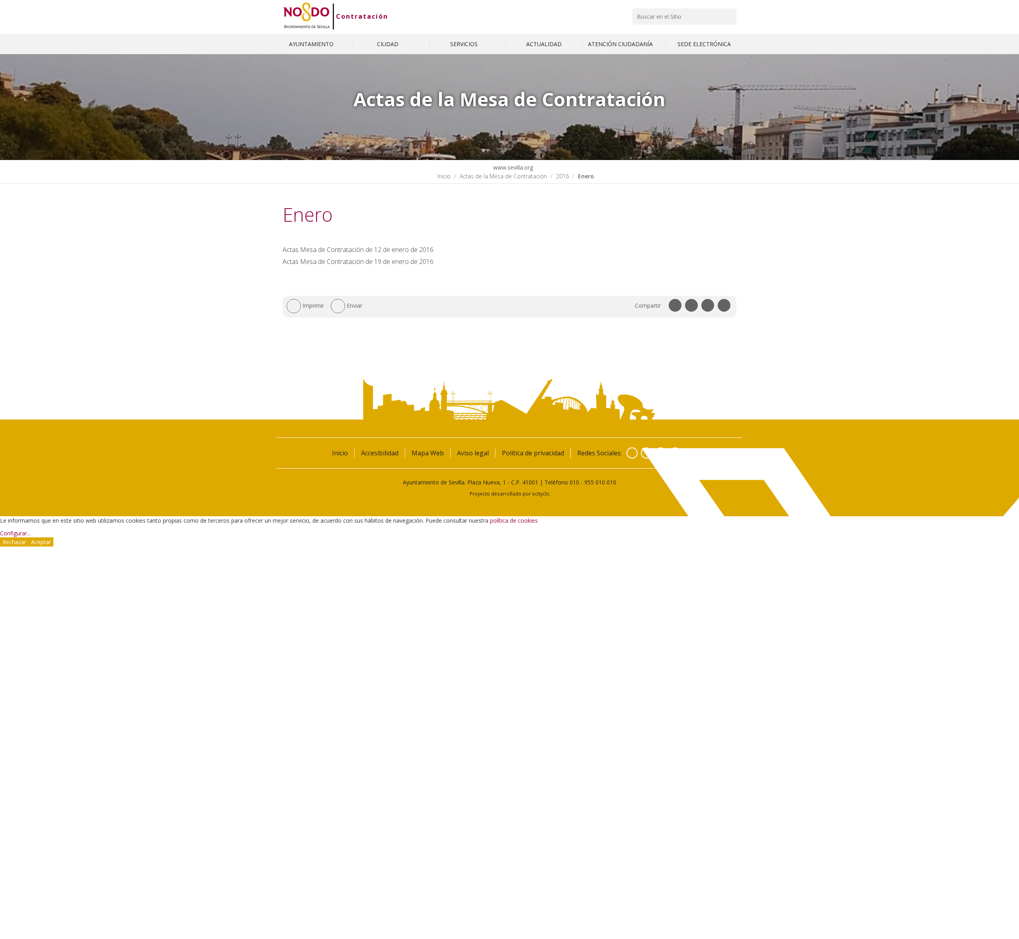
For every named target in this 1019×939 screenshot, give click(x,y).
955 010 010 (600, 482)
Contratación (362, 16)
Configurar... (15, 533)
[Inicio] (307, 16)
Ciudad (388, 44)
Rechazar (14, 542)
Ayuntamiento (312, 44)
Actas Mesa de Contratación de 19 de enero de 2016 (358, 261)
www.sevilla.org (512, 167)
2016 (562, 176)
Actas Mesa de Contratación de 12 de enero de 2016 (358, 249)
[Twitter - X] (646, 453)
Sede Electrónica (704, 44)
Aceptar (41, 542)
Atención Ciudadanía (621, 44)
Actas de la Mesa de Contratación (503, 176)
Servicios (464, 44)
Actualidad (544, 44)
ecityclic (541, 493)
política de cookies (514, 520)
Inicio (444, 176)
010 (574, 482)
